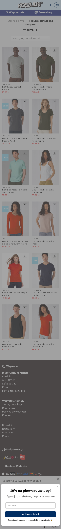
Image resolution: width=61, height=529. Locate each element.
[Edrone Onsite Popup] (30, 264)
